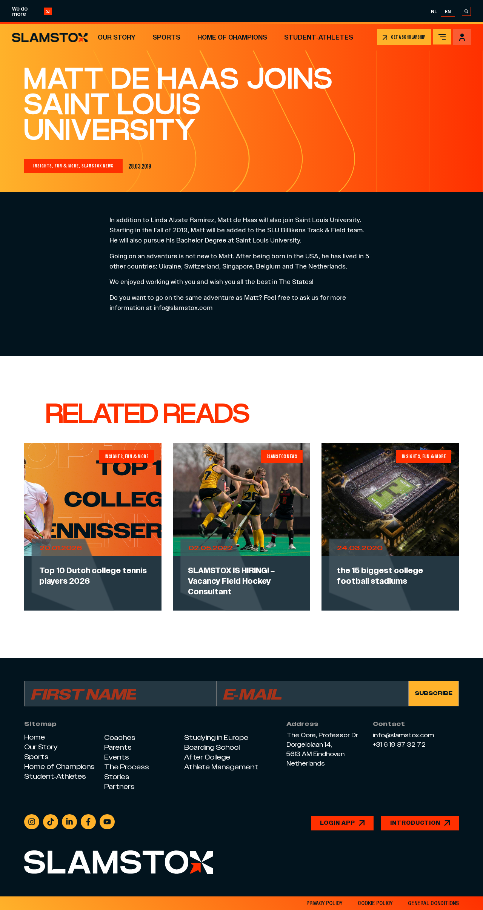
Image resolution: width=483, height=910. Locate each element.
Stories (116, 776)
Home (34, 737)
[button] (442, 37)
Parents (118, 747)
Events (116, 757)
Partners (119, 786)
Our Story (116, 37)
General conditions (433, 903)
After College (207, 757)
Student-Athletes (318, 37)
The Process (126, 767)
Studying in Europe (216, 737)
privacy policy (324, 903)
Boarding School (212, 747)
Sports (166, 37)
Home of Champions (232, 37)
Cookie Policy (375, 903)
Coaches (119, 737)
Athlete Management (221, 767)
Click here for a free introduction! (271, 11)
